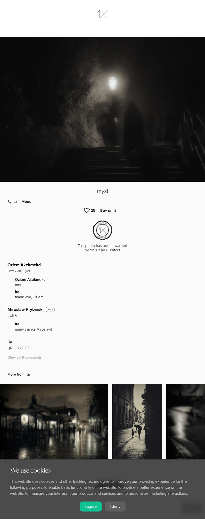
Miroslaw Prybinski (26, 309)
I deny (115, 506)
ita (14, 201)
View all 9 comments (25, 357)
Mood (27, 201)
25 (93, 210)
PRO (50, 309)
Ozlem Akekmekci (24, 265)
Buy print (108, 210)
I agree (91, 506)
